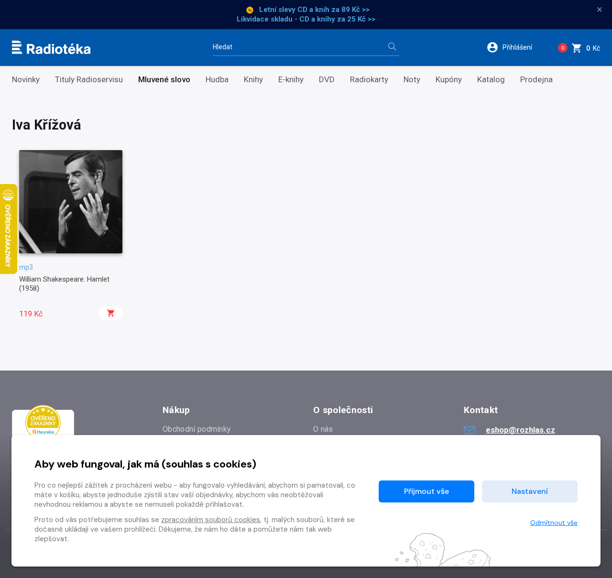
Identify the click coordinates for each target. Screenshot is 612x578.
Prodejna (536, 80)
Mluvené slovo (164, 80)
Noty (412, 80)
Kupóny (449, 80)
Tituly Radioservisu (89, 80)
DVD (327, 80)
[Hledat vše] (392, 47)
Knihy (253, 80)
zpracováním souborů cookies (210, 519)
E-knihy (291, 80)
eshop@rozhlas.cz (520, 430)
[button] (515, 47)
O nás (323, 429)
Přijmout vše (426, 491)
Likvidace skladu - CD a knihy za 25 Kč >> (306, 19)
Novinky (26, 80)
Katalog (491, 80)
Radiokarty (369, 80)
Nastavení (530, 491)
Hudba (217, 80)
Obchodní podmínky (197, 429)
